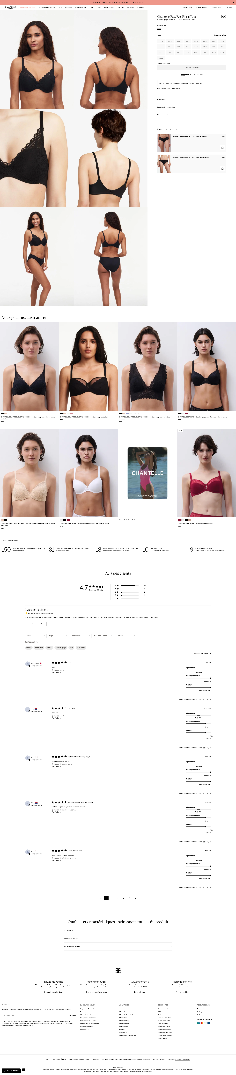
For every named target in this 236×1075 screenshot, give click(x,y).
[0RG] (189, 520)
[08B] (127, 413)
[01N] (5, 413)
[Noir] (159, 30)
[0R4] (71, 413)
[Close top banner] (233, 2)
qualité (28, 648)
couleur (49, 648)
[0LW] (68, 413)
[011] (5, 520)
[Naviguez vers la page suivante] (135, 898)
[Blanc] (61, 520)
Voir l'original (56, 672)
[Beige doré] (2, 520)
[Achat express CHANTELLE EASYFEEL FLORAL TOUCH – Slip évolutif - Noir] (222, 168)
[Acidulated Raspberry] (179, 520)
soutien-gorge (61, 648)
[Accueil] (10, 7)
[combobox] (35, 636)
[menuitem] (28, 7)
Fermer (23, 1069)
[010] (182, 413)
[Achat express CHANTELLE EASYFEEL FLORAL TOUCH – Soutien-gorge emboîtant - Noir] (113, 406)
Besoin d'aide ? (13, 1071)
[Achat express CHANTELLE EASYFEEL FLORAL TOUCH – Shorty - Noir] (222, 147)
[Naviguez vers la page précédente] (100, 898)
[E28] (186, 413)
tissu (71, 648)
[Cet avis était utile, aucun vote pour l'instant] (204, 699)
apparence (39, 648)
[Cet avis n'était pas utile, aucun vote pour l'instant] (208, 699)
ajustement (81, 648)
